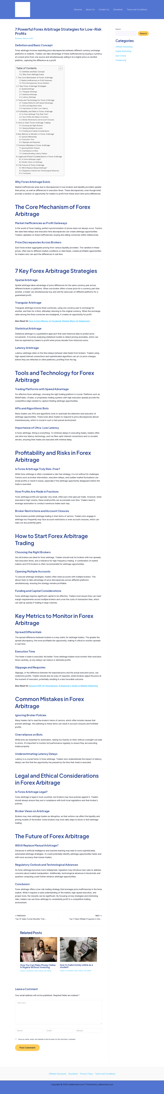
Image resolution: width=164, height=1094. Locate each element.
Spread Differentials (29, 137)
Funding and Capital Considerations (35, 131)
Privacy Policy (86, 1074)
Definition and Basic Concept (33, 72)
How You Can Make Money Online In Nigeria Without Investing (38, 966)
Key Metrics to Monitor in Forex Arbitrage (36, 134)
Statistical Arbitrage (29, 94)
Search (118, 29)
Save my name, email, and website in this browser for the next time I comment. (47, 1039)
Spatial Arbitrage (28, 89)
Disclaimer (73, 1074)
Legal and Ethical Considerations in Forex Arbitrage (40, 156)
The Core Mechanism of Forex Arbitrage (35, 77)
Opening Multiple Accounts (32, 128)
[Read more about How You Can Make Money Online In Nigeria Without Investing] (38, 949)
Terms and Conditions (105, 1074)
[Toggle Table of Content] (59, 68)
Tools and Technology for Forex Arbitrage (36, 100)
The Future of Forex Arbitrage (31, 165)
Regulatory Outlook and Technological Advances (40, 171)
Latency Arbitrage (29, 97)
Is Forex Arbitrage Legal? (31, 159)
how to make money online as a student (76, 965)
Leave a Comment (26, 971)
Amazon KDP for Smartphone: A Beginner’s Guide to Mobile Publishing (63, 686)
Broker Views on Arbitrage (32, 162)
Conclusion (26, 173)
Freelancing (120, 60)
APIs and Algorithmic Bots (32, 106)
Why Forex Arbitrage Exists (33, 74)
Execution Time (28, 139)
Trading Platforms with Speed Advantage (37, 103)
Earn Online (39, 971)
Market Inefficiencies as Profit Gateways (36, 80)
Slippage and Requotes (31, 142)
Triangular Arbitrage (29, 92)
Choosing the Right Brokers (32, 126)
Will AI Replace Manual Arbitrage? (34, 168)
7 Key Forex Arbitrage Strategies (32, 86)
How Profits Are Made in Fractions (35, 117)
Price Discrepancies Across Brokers (35, 83)
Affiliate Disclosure (57, 1074)
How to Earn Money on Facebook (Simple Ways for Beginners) (59, 321)
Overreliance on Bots (30, 151)
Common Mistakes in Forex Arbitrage (34, 145)
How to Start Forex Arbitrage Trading (34, 123)
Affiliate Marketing (124, 47)
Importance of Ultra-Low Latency (35, 108)
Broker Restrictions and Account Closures (38, 120)
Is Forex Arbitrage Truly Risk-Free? (35, 114)
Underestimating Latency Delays (34, 154)
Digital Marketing (123, 51)
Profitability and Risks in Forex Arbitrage (35, 111)
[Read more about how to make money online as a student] (78, 949)
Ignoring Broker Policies (31, 148)
